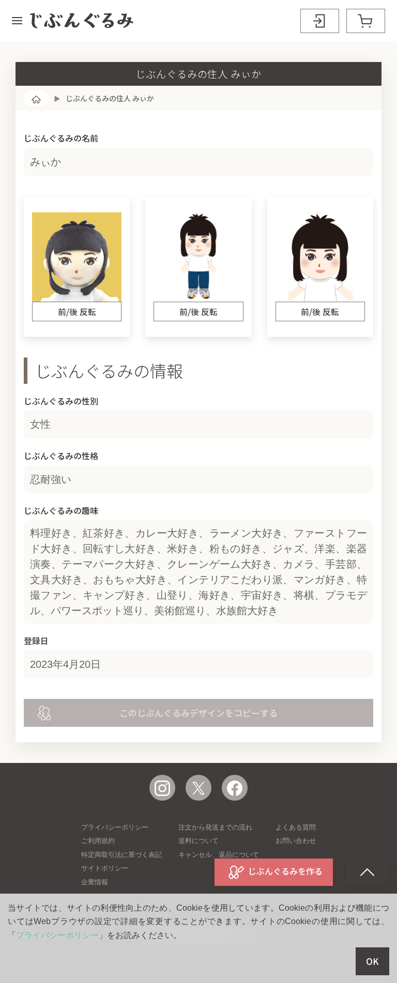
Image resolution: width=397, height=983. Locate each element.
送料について (198, 841)
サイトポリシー (104, 868)
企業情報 (94, 882)
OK (372, 961)
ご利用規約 (98, 841)
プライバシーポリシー (114, 827)
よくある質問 (296, 827)
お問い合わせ (296, 841)
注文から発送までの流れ (215, 827)
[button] (17, 20)
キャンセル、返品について (218, 855)
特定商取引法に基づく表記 (121, 855)
